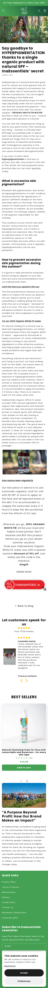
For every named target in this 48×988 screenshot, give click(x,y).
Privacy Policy (9, 882)
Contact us (7, 907)
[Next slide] (27, 781)
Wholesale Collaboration (14, 912)
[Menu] (3, 11)
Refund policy (9, 892)
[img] (24, 628)
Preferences (24, 981)
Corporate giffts (10, 918)
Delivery (6, 897)
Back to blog (26, 605)
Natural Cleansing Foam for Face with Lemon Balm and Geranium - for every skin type (24, 752)
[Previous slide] (21, 781)
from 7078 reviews (24, 631)
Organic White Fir (25, 400)
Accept (24, 972)
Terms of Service (10, 887)
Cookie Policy (8, 902)
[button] (39, 11)
